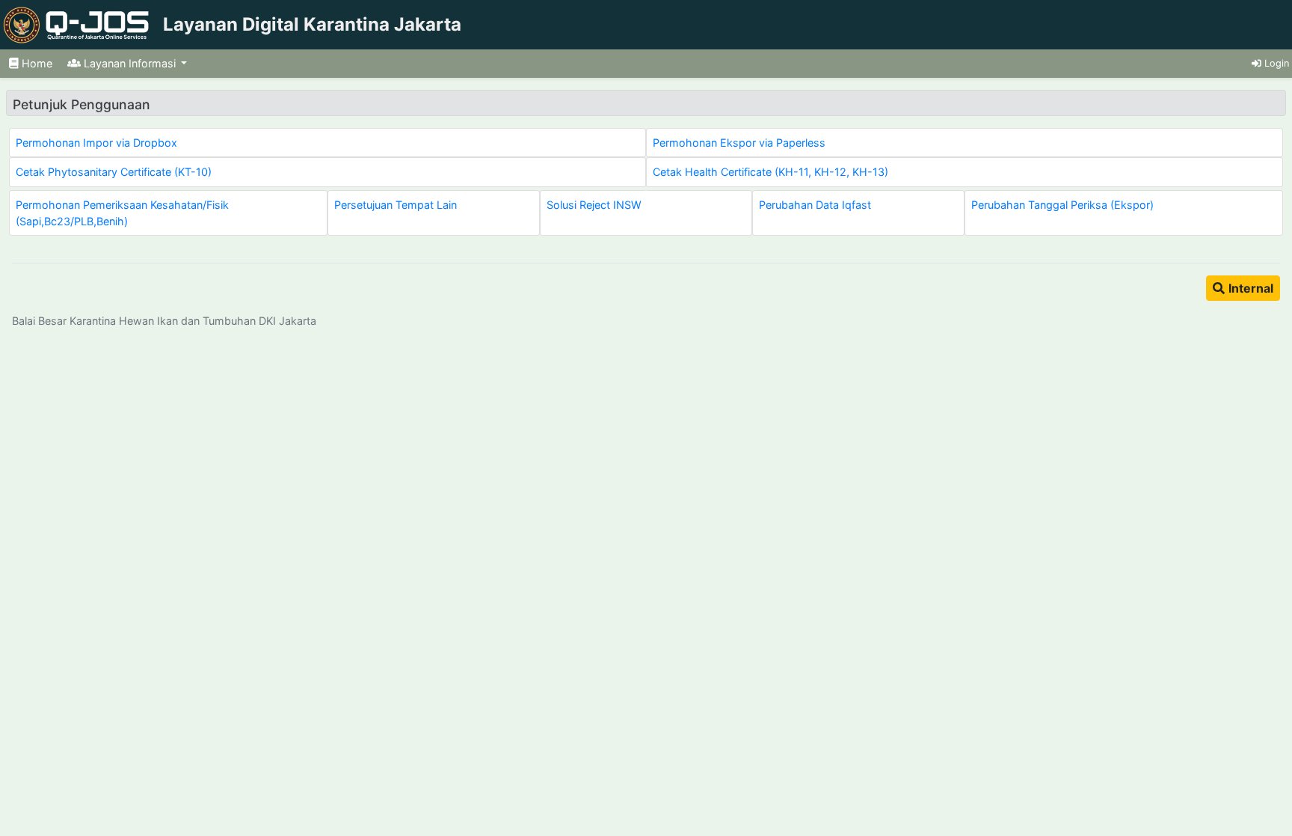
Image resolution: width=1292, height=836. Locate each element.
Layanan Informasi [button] (130, 63)
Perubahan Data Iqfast (815, 204)
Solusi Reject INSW (594, 204)
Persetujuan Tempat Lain (395, 204)
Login (1275, 63)
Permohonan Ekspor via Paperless (739, 142)
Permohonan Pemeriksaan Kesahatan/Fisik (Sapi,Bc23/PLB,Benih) (122, 213)
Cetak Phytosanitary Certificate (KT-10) (114, 171)
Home (35, 63)
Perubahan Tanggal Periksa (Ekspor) (1062, 204)
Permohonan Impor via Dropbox (96, 142)
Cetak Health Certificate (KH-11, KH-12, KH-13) (770, 171)
